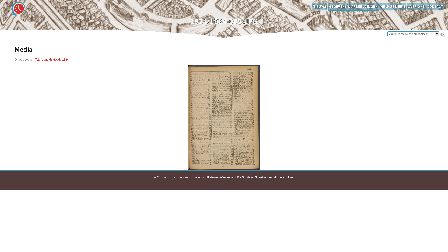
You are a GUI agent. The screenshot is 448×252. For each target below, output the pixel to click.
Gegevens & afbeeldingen (353, 6)
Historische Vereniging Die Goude (228, 177)
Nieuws (319, 6)
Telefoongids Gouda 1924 (52, 59)
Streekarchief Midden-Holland (275, 177)
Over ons (416, 6)
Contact (435, 6)
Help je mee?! (392, 6)
